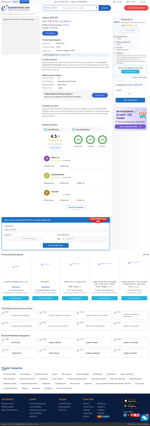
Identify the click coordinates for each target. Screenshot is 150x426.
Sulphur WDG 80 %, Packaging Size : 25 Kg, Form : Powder (104, 283)
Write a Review (55, 148)
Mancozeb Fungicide (98, 379)
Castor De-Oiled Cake (117, 379)
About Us (86, 404)
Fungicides (25, 14)
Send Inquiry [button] (50, 33)
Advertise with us (8, 404)
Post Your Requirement (38, 404)
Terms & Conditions (142, 424)
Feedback (86, 410)
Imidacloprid (43, 379)
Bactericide (36, 388)
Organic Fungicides (82, 374)
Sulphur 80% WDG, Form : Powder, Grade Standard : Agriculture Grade (134, 284)
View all (145, 255)
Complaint (101, 410)
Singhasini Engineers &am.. (46, 290)
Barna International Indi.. (105, 290)
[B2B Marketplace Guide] (135, 415)
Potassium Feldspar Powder (77, 379)
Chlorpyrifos (46, 383)
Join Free (24, 2)
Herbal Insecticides (9, 383)
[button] (96, 7)
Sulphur (32, 14)
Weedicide (48, 388)
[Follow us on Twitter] (128, 415)
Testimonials (87, 413)
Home (3, 14)
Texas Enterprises (16, 290)
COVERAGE (103, 416)
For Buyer (119, 2)
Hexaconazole (75, 383)
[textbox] (32, 238)
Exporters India (16, 8)
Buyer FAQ (33, 416)
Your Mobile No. (63, 235)
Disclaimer (101, 413)
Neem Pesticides (9, 379)
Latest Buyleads (64, 407)
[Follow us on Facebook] (125, 415)
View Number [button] (130, 30)
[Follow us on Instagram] (138, 415)
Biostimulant (97, 374)
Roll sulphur (45, 282)
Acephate (88, 383)
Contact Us (101, 407)
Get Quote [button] (16, 287)
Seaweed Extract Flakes (29, 383)
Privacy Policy (131, 424)
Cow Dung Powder (9, 374)
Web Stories (101, 404)
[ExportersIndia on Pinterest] (131, 415)
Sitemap (86, 416)
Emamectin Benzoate (27, 379)
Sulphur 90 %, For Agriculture (75, 282)
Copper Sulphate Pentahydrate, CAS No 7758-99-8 (113, 383)
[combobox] (60, 239)
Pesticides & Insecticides (13, 14)
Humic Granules (57, 379)
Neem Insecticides (127, 374)
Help (144, 2)
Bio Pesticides (25, 374)
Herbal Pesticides (135, 379)
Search (105, 8)
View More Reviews (75, 207)
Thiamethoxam (60, 383)
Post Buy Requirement (136, 8)
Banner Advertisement (9, 410)
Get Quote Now (130, 100)
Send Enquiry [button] (17, 298)
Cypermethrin (111, 374)
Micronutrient (66, 374)
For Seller (132, 2)
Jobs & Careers (88, 407)
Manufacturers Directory (38, 410)
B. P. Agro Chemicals (76, 290)
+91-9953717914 (61, 2)
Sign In (15, 2)
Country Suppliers (36, 413)
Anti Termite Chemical (64, 388)
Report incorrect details (140, 77)
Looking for (8, 226)
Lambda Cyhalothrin (10, 388)
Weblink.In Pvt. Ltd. (21, 424)
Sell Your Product (65, 404)
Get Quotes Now (55, 245)
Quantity (7, 235)
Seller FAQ (62, 410)
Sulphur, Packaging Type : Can (16, 282)
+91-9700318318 (79, 2)
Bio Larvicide (139, 383)
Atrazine (25, 388)
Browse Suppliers (36, 407)
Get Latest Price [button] (66, 21)
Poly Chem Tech (135, 290)
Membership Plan (8, 407)
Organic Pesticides (41, 374)
